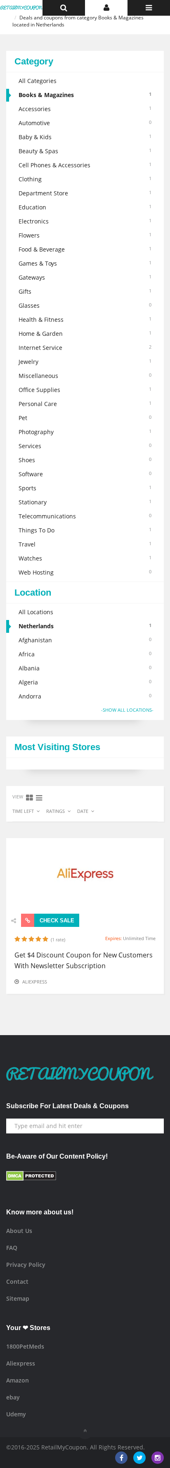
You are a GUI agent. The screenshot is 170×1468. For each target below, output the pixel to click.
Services (85, 446)
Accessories (85, 109)
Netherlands (85, 626)
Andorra (85, 696)
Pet (85, 418)
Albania (85, 668)
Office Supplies (85, 390)
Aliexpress (34, 982)
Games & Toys (85, 263)
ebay (13, 1397)
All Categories (38, 81)
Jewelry (85, 362)
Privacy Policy (25, 1264)
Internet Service (85, 348)
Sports (85, 488)
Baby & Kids (85, 137)
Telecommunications (85, 516)
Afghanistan (85, 640)
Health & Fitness (85, 319)
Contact (17, 1281)
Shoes (85, 460)
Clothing (85, 179)
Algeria (85, 682)
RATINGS (55, 811)
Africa (85, 654)
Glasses (85, 305)
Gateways (85, 277)
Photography (85, 432)
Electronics (85, 221)
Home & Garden (85, 333)
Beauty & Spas (85, 151)
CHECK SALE (56, 920)
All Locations (36, 612)
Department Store (85, 193)
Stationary (85, 502)
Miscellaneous (85, 376)
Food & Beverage (85, 249)
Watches (85, 558)
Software (85, 474)
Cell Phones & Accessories (85, 165)
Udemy (16, 1414)
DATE (82, 811)
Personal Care (85, 404)
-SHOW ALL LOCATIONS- (127, 710)
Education (85, 207)
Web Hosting (85, 572)
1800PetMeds (25, 1346)
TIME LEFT (23, 811)
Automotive (85, 123)
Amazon (17, 1380)
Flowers (85, 235)
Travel (85, 544)
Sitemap (17, 1298)
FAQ (11, 1248)
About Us (19, 1231)
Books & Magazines (85, 95)
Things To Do (85, 530)
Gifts (85, 291)
